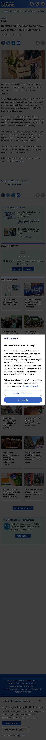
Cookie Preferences (23, 393)
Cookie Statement (30, 386)
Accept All (23, 400)
